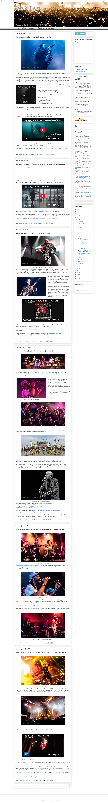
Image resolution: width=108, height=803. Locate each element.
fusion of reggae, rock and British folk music (30, 565)
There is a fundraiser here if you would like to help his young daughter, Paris (35, 211)
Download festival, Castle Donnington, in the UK (42, 768)
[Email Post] (44, 154)
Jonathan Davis (39, 73)
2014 (78, 272)
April (79, 257)
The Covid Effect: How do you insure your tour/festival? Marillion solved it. (83, 150)
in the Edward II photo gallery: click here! (32, 605)
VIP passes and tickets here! (30, 215)
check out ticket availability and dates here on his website (31, 145)
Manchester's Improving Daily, (36, 608)
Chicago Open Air (58, 333)
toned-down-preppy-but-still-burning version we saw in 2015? (45, 764)
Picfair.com (85, 111)
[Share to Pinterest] (53, 154)
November (80, 219)
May (79, 232)
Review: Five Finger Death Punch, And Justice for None (33, 233)
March (79, 259)
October (79, 221)
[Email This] (47, 154)
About (82, 90)
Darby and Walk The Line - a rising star (83, 192)
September (80, 223)
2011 (78, 278)
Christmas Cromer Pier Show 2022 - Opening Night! (82, 159)
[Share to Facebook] (51, 154)
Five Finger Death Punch (45, 767)
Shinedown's (18, 688)
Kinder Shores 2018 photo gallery (34, 504)
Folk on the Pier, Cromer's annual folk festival (49, 567)
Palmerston (67, 385)
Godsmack (61, 767)
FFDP (64, 276)
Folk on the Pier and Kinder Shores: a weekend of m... (83, 247)
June (79, 230)
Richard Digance (55, 379)
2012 (78, 276)
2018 (78, 217)
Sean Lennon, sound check (80, 185)
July (79, 228)
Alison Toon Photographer (82, 69)
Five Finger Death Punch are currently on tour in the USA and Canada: (30, 329)
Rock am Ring (55, 768)
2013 (78, 274)
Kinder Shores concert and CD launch (48, 372)
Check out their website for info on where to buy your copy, (28, 325)
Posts (78, 288)
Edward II (55, 383)
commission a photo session (82, 98)
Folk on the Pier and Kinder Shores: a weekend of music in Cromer (37, 351)
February (80, 261)
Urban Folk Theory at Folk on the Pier (30, 509)
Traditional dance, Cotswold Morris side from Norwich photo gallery (46, 510)
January (80, 263)
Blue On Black (54, 295)
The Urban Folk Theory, (61, 381)
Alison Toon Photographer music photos (35, 512)
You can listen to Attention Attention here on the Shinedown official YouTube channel (33, 772)
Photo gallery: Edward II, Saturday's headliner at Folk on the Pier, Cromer (40, 529)
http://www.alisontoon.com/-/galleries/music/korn (57, 148)
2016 (78, 268)
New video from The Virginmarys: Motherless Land (81, 143)
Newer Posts (19, 786)
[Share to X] (50, 154)
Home (17, 28)
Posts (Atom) (45, 791)
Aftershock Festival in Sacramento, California (57, 144)
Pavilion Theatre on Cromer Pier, (62, 373)
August (79, 225)
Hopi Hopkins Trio (59, 382)
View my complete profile (80, 71)
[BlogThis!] (48, 154)
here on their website (57, 608)
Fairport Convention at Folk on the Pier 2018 (33, 506)
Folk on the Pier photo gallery (49, 503)
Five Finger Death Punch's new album (29, 269)
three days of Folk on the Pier (41, 373)
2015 (78, 270)
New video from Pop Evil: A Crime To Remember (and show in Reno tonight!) (40, 164)
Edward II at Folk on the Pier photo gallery (29, 507)
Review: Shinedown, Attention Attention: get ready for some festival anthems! (41, 653)
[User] (76, 127)
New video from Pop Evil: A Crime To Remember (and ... (83, 239)
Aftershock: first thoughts (80, 135)
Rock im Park (62, 768)
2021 (78, 211)
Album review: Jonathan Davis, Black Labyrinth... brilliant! (34, 37)
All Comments (80, 290)
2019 (78, 215)
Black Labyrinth (19, 114)
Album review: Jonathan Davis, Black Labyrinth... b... (83, 235)
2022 (78, 209)
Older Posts (67, 786)
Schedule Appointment (80, 33)
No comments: (39, 154)
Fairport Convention (63, 391)
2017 (78, 266)
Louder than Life (49, 333)
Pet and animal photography (47, 28)
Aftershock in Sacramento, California (57, 769)
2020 (78, 213)
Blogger (68, 800)
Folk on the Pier (37, 514)
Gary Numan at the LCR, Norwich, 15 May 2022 (83, 168)
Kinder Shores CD (20, 516)
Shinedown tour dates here (26, 767)
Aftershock (43, 333)
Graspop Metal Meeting (20, 769)
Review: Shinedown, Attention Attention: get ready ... (83, 254)
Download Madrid (33, 769)
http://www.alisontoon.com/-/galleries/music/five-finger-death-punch (34, 335)
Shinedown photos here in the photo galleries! (29, 777)
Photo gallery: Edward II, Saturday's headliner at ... (83, 251)
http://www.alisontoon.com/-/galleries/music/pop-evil (46, 218)
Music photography (28, 28)
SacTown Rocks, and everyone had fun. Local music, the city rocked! (82, 177)
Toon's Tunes (27, 8)
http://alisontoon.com (83, 83)
